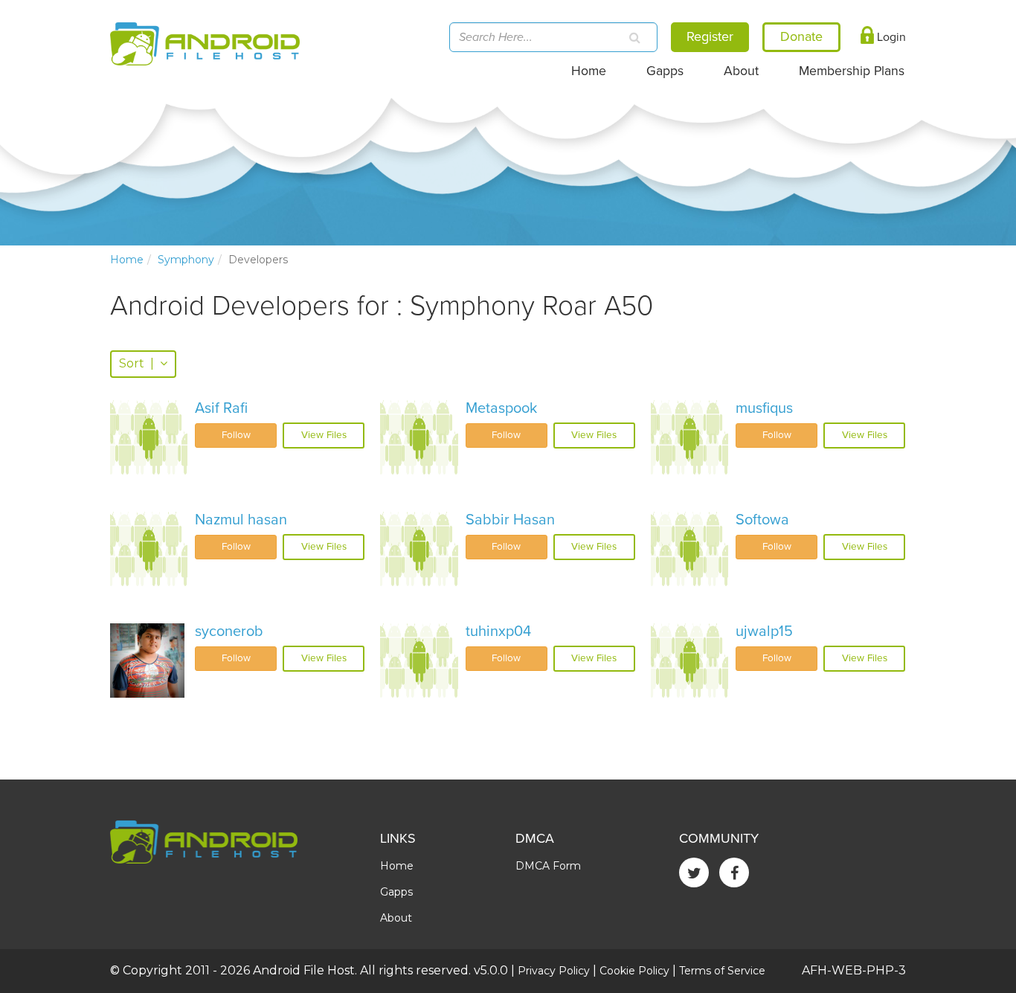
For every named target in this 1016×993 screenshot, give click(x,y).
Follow (236, 435)
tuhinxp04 (498, 631)
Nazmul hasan (241, 520)
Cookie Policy (634, 970)
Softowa (762, 520)
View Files (324, 435)
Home (588, 71)
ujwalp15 (764, 631)
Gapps (665, 71)
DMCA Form (548, 866)
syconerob (229, 631)
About (741, 71)
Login (890, 37)
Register (710, 36)
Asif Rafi (221, 408)
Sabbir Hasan (510, 520)
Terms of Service (722, 970)
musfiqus (764, 408)
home (127, 259)
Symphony (186, 259)
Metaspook (501, 408)
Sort (136, 363)
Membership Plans (851, 71)
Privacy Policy (554, 970)
